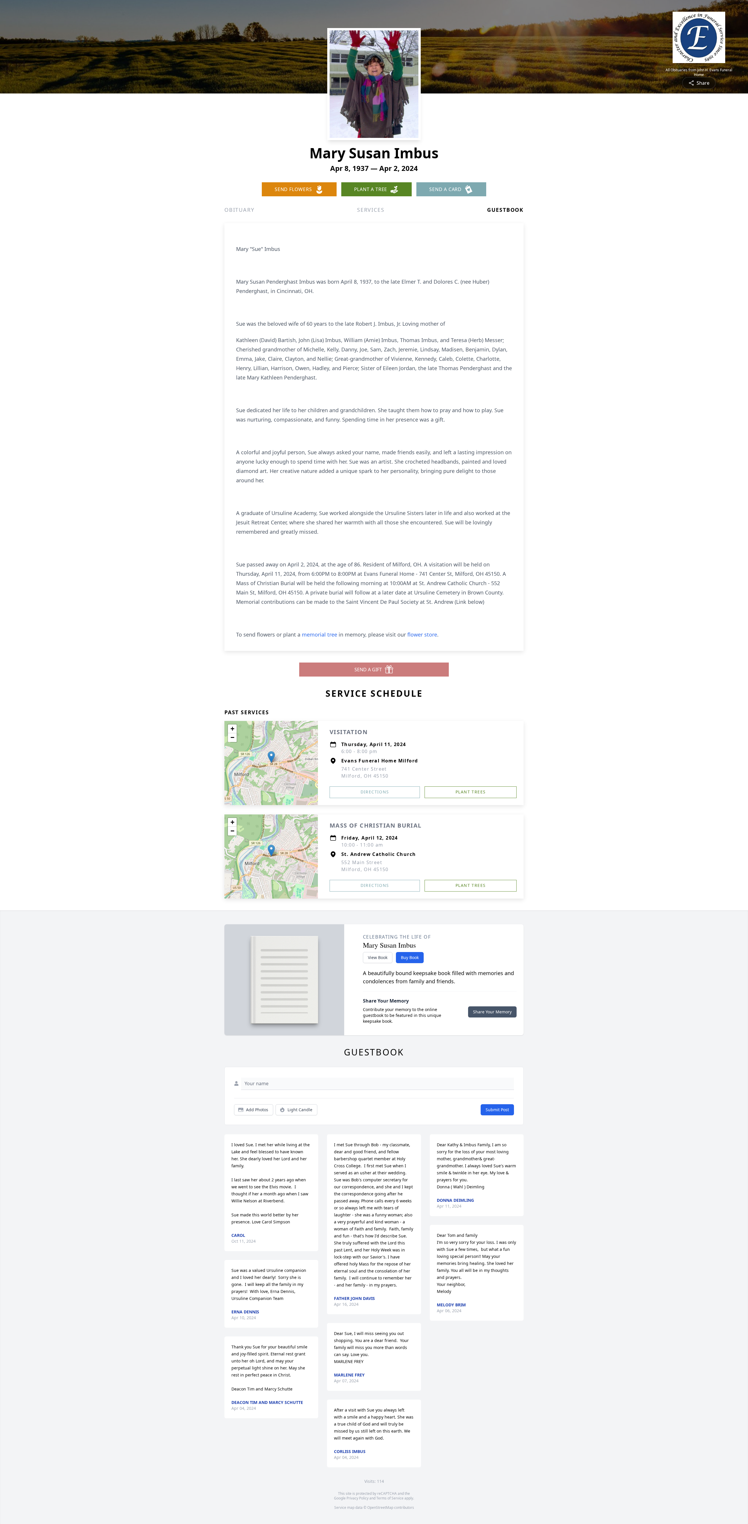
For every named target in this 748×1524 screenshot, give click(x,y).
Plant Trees (471, 792)
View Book (377, 957)
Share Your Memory (492, 1012)
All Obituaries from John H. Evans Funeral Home (699, 72)
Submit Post (497, 1109)
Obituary (239, 209)
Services (370, 209)
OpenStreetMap (380, 1507)
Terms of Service (390, 1498)
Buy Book (410, 957)
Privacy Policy (357, 1498)
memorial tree (319, 634)
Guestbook (505, 209)
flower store (422, 634)
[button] (271, 757)
